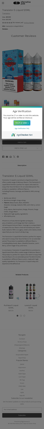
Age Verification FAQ (22, 128)
